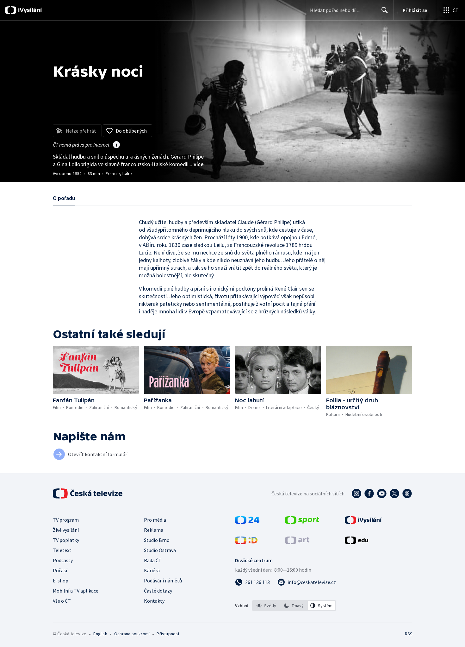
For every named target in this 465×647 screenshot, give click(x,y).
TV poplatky (66, 540)
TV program (66, 520)
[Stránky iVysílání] (363, 522)
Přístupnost (168, 634)
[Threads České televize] (407, 493)
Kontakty (154, 601)
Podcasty (63, 560)
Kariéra (152, 570)
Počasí (60, 570)
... (197, 164)
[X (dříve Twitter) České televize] (394, 493)
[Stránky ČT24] (247, 522)
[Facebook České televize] (369, 493)
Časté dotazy (158, 590)
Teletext (62, 550)
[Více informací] (116, 145)
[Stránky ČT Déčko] (246, 542)
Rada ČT (153, 560)
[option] (266, 605)
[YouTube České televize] (382, 493)
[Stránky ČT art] (297, 542)
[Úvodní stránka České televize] (88, 493)
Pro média (155, 520)
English (100, 634)
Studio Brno (157, 540)
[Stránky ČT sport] (302, 522)
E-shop (60, 580)
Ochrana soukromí (132, 634)
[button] (96, 370)
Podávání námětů (163, 580)
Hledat (385, 10)
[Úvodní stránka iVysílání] (29, 10)
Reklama (153, 530)
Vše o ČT (62, 601)
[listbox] (294, 605)
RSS (408, 634)
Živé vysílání (66, 530)
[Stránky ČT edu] (356, 542)
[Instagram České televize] (356, 493)
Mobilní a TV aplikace (75, 590)
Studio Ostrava (160, 550)
